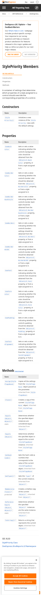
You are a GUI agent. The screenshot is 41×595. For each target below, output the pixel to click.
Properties (6, 81)
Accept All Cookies (20, 576)
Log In (32, 2)
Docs (4, 14)
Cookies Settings (20, 588)
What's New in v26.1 (17, 31)
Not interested (30, 54)
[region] (20, 576)
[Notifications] (37, 2)
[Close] (36, 560)
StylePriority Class (10, 542)
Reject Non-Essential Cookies (20, 582)
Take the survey (13, 54)
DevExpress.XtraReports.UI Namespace (19, 546)
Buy (26, 2)
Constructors (7, 78)
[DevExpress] (9, 2)
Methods (6, 85)
